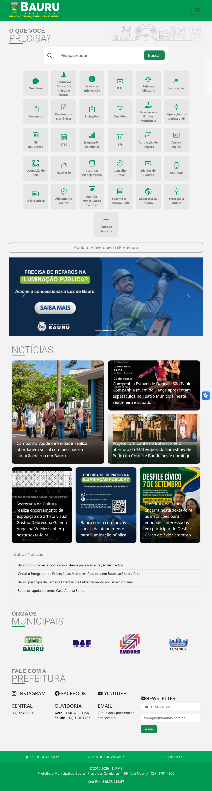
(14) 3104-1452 (78, 718)
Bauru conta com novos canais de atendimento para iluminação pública (103, 529)
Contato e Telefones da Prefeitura (106, 247)
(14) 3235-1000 (23, 713)
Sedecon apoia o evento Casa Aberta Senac (51, 590)
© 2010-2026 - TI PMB (106, 768)
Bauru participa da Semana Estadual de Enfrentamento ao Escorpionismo (75, 582)
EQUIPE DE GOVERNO (40, 757)
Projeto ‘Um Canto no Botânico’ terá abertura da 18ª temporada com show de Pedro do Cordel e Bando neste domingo (152, 449)
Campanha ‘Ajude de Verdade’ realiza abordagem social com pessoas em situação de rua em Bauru (52, 449)
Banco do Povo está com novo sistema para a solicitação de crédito (70, 565)
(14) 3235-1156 (77, 713)
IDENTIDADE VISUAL (106, 757)
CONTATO (172, 757)
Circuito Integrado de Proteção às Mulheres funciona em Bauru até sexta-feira (79, 573)
